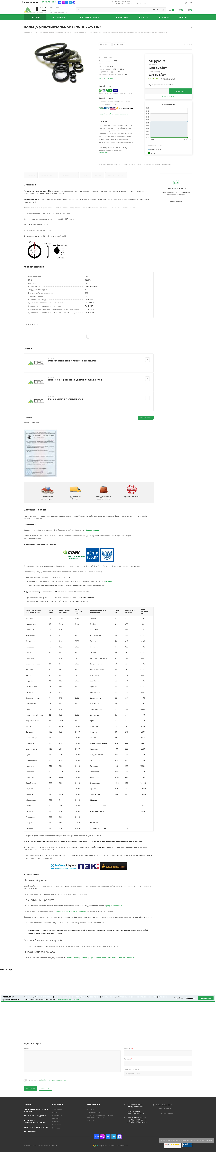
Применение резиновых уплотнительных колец (75, 380)
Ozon (59, 2)
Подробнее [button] (178, 998)
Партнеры (56, 1128)
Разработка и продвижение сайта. (113, 1145)
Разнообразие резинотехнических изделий (72, 361)
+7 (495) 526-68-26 (62, 911)
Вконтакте (66, 2)
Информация (93, 1104)
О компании (57, 1109)
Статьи (85, 175)
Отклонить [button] (190, 998)
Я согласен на (47, 1080)
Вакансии (56, 1122)
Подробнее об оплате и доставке (113, 114)
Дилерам (90, 1121)
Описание (30, 175)
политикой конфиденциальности (67, 999)
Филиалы (90, 1109)
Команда (55, 1118)
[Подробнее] (147, 359)
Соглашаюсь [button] (206, 998)
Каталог (28, 1104)
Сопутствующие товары (36, 1127)
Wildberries (63, 2)
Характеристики (48, 175)
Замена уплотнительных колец (65, 399)
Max (73, 2)
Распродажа (30, 1131)
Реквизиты (56, 1125)
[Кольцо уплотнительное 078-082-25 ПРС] (59, 63)
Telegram (70, 2)
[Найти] (163, 9)
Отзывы (98, 175)
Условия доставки (93, 1112)
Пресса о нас (57, 1115)
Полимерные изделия (35, 1116)
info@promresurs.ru (135, 1107)
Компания (57, 1104)
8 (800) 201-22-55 (78, 911)
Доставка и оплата (116, 175)
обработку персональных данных (53, 1080)
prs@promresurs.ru (114, 906)
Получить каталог (166, 1114)
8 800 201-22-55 (31, 2)
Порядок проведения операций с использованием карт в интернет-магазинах (100, 958)
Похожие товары (69, 175)
